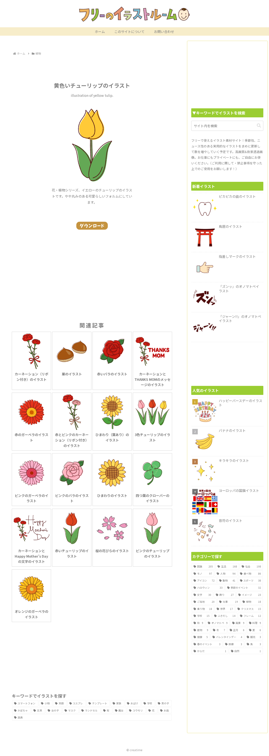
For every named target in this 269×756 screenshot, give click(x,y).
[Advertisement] (92, 68)
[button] (259, 125)
